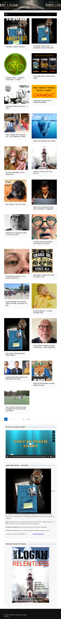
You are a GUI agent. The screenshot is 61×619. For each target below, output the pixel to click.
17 (23, 419)
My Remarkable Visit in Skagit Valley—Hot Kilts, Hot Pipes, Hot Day (16, 303)
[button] (30, 444)
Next (28, 419)
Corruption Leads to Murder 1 (15, 47)
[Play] (7, 456)
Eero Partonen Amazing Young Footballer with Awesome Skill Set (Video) (16, 408)
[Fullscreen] (53, 456)
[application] (30, 444)
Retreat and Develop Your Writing (44, 141)
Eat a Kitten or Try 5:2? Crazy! (16, 204)
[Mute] (51, 456)
